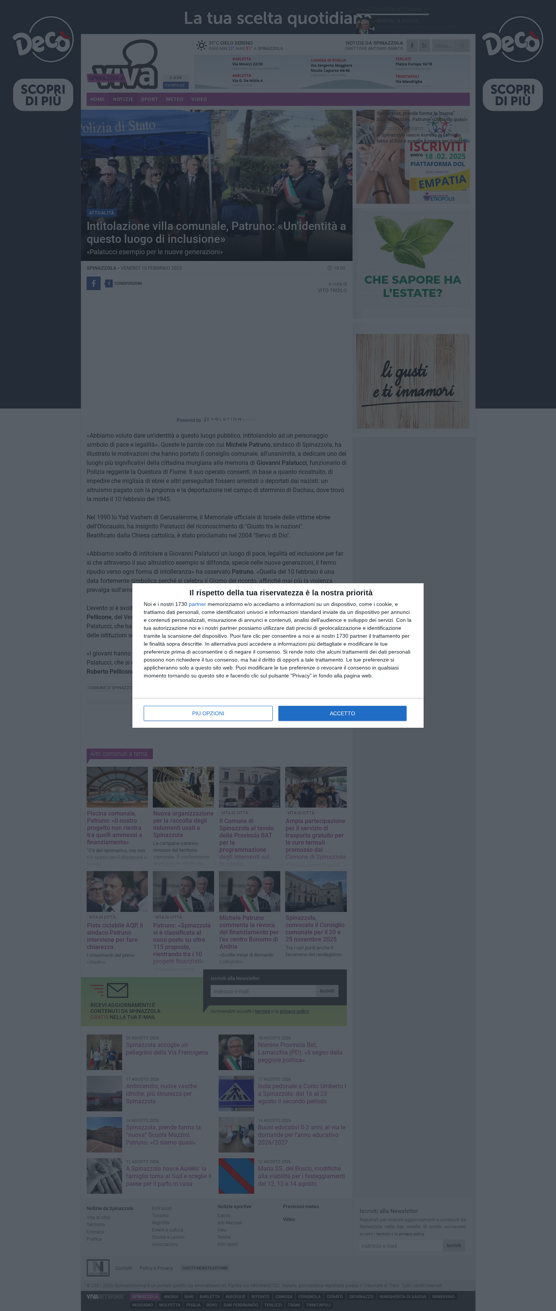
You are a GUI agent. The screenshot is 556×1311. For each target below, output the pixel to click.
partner (197, 604)
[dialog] (278, 655)
